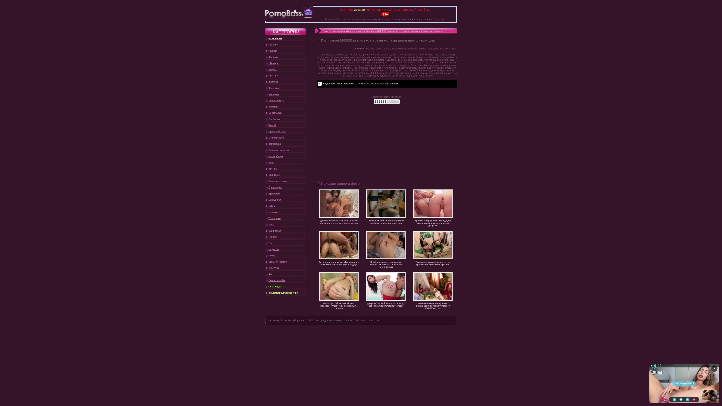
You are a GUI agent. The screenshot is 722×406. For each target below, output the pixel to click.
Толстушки (274, 218)
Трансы (272, 237)
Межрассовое (276, 137)
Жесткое (273, 82)
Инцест (272, 69)
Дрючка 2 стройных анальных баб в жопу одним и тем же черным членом (338, 222)
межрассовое (425, 48)
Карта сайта (286, 320)
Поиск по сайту (276, 280)
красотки (390, 48)
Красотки (273, 88)
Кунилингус (274, 231)
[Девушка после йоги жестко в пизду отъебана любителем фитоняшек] (386, 300)
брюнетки (380, 48)
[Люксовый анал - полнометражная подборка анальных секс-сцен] (386, 217)
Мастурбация (275, 156)
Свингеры (274, 175)
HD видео (273, 63)
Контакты (273, 320)
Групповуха (275, 187)
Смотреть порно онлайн (336, 31)
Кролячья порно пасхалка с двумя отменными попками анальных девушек (433, 223)
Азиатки (273, 106)
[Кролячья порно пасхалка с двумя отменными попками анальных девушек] (433, 217)
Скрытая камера (277, 262)
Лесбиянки (274, 119)
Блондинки (274, 199)
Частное (273, 75)
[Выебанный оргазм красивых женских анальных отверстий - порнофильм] (386, 258)
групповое (357, 31)
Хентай (272, 125)
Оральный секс (277, 131)
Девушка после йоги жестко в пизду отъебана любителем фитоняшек (386, 304)
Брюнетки (274, 193)
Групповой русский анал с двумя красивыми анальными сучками (433, 263)
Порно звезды (276, 100)
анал (454, 48)
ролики (410, 48)
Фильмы (273, 57)
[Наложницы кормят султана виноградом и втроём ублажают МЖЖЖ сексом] (433, 300)
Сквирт (272, 255)
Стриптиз (273, 268)
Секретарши (275, 113)
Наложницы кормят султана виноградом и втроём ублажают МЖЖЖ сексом (433, 305)
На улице (273, 212)
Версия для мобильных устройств (334, 320)
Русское (273, 44)
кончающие (400, 48)
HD (416, 48)
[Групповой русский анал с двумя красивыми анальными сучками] (433, 258)
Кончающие (274, 144)
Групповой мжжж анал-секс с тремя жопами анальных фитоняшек (360, 83)
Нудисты (273, 249)
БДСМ (271, 206)
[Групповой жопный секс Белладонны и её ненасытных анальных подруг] (339, 258)
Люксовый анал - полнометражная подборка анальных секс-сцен (386, 222)
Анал (271, 162)
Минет (271, 224)
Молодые (273, 94)
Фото (271, 274)
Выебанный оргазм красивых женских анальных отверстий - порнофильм (386, 264)
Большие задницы (278, 150)
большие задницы (441, 48)
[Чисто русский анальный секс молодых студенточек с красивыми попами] (339, 300)
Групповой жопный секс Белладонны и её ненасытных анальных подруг (339, 263)
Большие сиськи (277, 181)
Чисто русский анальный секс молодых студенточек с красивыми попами (338, 305)
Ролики (272, 51)
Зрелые (272, 168)
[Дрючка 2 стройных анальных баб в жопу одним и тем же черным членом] (339, 217)
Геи (270, 243)
